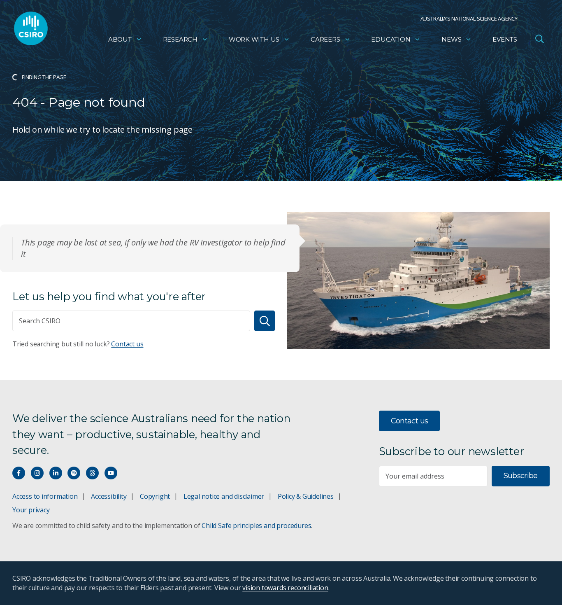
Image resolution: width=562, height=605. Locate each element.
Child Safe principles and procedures (256, 525)
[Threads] (92, 473)
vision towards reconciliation (285, 587)
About (120, 39)
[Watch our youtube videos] (111, 473)
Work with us (254, 39)
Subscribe (521, 475)
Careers (325, 39)
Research (180, 39)
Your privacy (30, 509)
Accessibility (108, 496)
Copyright (155, 496)
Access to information (45, 496)
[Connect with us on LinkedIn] (55, 473)
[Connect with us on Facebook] (18, 473)
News (451, 39)
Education (390, 39)
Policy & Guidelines (306, 496)
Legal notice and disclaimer (223, 496)
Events (504, 39)
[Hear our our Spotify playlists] (73, 473)
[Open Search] (539, 38)
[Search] (264, 321)
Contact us (127, 343)
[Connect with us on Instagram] (37, 473)
